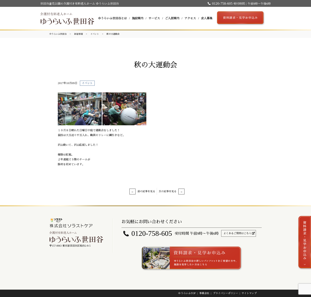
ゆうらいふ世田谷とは (112, 18)
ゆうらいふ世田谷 (58, 34)
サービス (154, 18)
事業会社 (204, 293)
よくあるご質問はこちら (237, 233)
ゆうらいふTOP (187, 293)
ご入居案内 (172, 18)
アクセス (190, 18)
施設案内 (137, 18)
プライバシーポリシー (225, 293)
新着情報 (78, 34)
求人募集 (207, 18)
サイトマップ (249, 293)
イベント (94, 34)
